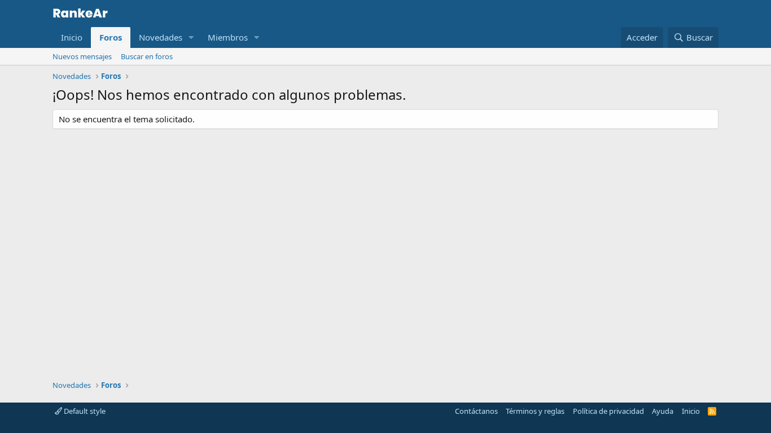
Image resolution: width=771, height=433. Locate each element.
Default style (84, 411)
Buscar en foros (147, 56)
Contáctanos (476, 411)
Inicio (71, 37)
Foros (110, 37)
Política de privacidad (608, 411)
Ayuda (662, 411)
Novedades (160, 37)
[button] (191, 37)
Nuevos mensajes (82, 56)
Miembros (228, 37)
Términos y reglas (535, 411)
